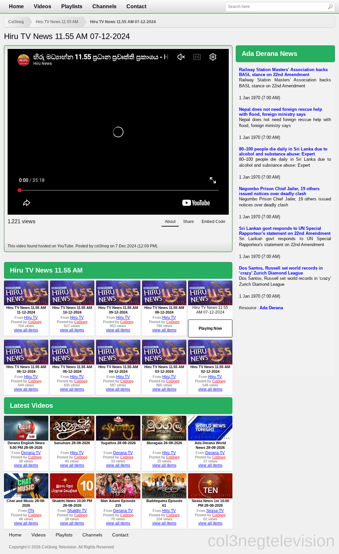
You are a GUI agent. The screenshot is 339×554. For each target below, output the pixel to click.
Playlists (71, 6)
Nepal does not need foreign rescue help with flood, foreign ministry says (280, 112)
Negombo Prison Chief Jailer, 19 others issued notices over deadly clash (279, 191)
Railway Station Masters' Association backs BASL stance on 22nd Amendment (283, 72)
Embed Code (213, 221)
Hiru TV (31, 317)
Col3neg (16, 22)
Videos (42, 6)
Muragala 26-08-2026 (164, 443)
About (170, 221)
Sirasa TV (215, 510)
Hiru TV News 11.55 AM (57, 22)
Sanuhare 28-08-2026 (72, 443)
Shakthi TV (77, 510)
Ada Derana (271, 307)
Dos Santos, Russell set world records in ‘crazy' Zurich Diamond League (281, 271)
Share (188, 221)
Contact (136, 6)
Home (16, 6)
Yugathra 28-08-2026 (118, 443)
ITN (31, 510)
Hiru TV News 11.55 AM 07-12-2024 (123, 22)
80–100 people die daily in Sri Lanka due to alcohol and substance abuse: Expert (283, 151)
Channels (104, 6)
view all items (26, 330)
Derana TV (31, 452)
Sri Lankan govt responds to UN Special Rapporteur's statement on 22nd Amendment (284, 231)
